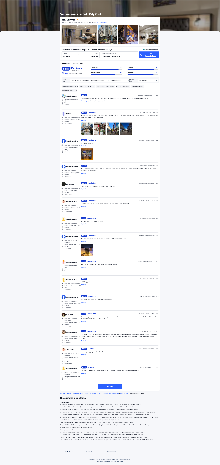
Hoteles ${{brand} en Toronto (121, 437)
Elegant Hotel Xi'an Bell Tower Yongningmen (72, 425)
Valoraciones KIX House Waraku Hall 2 (123, 407)
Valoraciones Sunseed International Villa (71, 414)
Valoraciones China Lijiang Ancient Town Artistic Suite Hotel (127, 434)
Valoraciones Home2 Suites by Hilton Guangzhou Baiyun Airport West (118, 409)
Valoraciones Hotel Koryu (93, 417)
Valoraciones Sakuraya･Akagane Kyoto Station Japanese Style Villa (79, 409)
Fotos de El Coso (79, 439)
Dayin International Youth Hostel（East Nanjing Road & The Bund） (79, 422)
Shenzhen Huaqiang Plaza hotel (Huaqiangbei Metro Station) (116, 422)
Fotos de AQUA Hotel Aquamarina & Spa (96, 439)
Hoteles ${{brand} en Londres (84, 437)
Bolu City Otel (124, 393)
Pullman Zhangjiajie (145, 425)
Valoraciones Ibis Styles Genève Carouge (71, 404)
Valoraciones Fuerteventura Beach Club (71, 434)
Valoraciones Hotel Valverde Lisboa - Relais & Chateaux (117, 417)
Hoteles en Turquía (78, 393)
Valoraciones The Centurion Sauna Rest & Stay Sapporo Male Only (78, 432)
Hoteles (69, 393)
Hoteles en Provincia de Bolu (93, 393)
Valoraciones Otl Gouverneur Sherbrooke (131, 404)
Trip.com (62, 393)
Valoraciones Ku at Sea (111, 404)
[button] (179, 2)
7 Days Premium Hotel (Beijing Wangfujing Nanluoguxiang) (76, 427)
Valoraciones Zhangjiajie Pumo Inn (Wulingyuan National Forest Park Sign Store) (121, 432)
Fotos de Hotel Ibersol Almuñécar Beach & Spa (122, 439)
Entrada (65, 53)
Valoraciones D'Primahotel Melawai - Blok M (146, 417)
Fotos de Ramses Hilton (66, 439)
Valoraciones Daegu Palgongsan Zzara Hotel (72, 417)
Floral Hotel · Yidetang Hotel (79, 419)
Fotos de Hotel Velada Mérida (145, 439)
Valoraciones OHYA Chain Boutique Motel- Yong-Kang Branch (101, 414)
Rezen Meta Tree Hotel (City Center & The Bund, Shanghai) (102, 425)
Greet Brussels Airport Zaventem (130, 425)
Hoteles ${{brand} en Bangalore (103, 437)
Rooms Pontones (65, 419)
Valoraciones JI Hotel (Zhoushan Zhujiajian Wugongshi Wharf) (139, 412)
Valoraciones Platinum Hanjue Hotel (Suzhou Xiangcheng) (76, 407)
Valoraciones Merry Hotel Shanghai (94, 404)
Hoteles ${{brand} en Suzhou (139, 437)
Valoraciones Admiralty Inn (126, 414)
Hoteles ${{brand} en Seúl (67, 437)
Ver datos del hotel (102, 22)
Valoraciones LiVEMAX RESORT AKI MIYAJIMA (96, 434)
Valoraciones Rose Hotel (142, 414)
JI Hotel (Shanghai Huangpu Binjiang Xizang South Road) (104, 419)
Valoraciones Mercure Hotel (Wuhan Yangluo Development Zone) (102, 412)
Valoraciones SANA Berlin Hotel (102, 407)
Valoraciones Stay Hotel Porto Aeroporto (71, 412)
